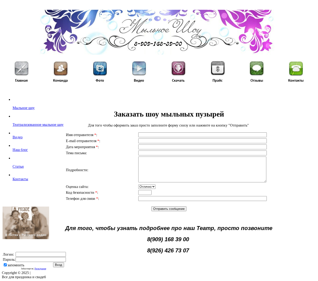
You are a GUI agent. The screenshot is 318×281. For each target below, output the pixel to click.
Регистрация (40, 269)
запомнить (15, 265)
